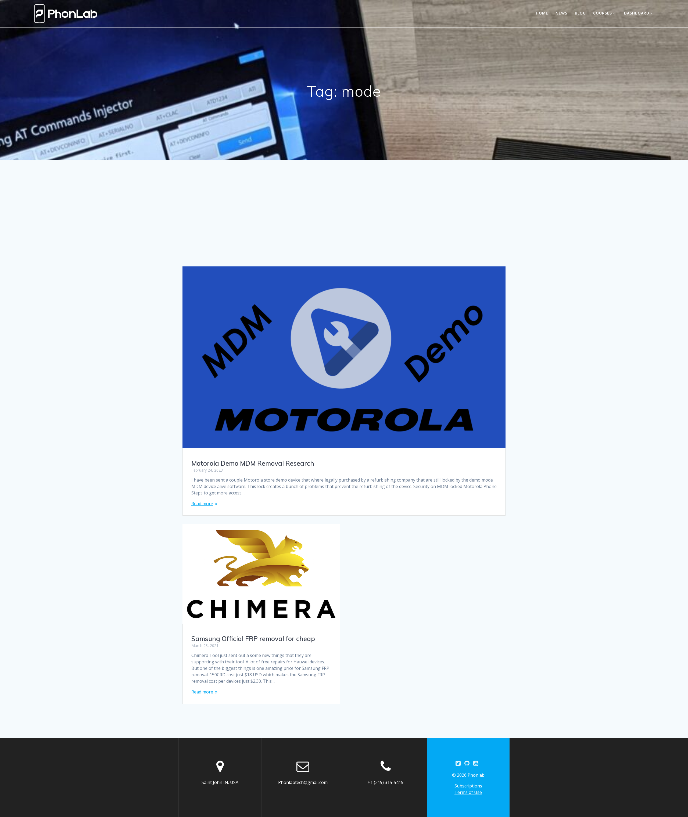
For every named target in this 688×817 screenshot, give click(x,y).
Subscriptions (468, 786)
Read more (202, 504)
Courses (602, 13)
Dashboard (636, 13)
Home (542, 13)
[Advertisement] (344, 226)
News (561, 13)
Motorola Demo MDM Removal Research (252, 463)
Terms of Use (468, 792)
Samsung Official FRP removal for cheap (253, 639)
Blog (580, 13)
